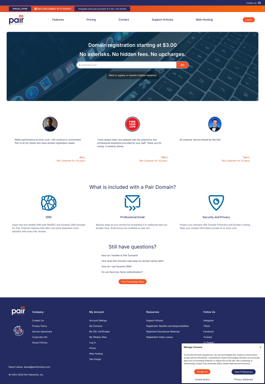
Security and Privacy (216, 217)
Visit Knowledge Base (132, 281)
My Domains (95, 326)
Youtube (207, 337)
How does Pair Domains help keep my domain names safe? (133, 261)
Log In (249, 19)
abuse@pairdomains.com (37, 366)
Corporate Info (39, 337)
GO (182, 65)
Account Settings (98, 320)
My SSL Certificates (99, 331)
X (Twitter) (208, 342)
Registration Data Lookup (159, 337)
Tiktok (206, 326)
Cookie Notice (202, 379)
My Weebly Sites (98, 337)
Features (58, 19)
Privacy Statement (243, 379)
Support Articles (162, 19)
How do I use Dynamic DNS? (117, 266)
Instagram (208, 320)
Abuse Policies (39, 342)
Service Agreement (42, 331)
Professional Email (132, 217)
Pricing (91, 19)
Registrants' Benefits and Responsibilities (167, 326)
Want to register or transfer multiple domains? (132, 75)
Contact (124, 19)
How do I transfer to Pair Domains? (120, 255)
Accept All (202, 371)
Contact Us (251, 3)
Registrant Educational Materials (163, 331)
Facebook (208, 331)
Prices (92, 348)
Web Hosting (204, 19)
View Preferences (243, 371)
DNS (49, 217)
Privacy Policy (39, 326)
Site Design (95, 359)
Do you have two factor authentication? (122, 272)
